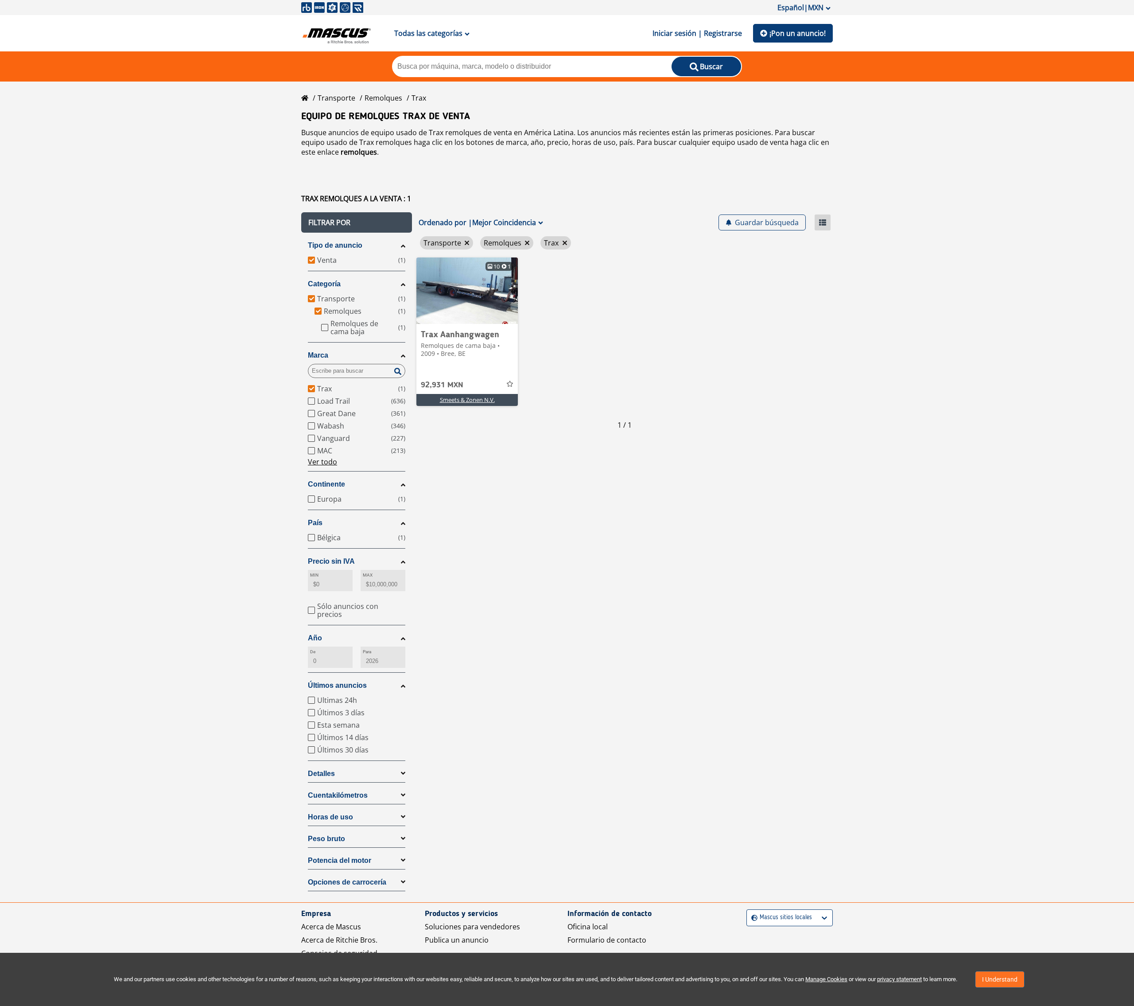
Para (367, 651)
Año (315, 638)
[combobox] (752, 917)
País (315, 522)
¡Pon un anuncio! (797, 33)
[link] (467, 290)
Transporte (336, 98)
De (312, 651)
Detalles (321, 773)
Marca (318, 355)
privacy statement (899, 979)
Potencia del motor (339, 860)
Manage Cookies (826, 979)
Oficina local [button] (587, 927)
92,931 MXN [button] (442, 385)
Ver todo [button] (322, 462)
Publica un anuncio (457, 940)
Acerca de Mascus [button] (331, 927)
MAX (368, 575)
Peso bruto (326, 838)
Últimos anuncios (337, 685)
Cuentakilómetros (338, 795)
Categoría (324, 284)
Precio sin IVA (331, 561)
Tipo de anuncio (335, 245)
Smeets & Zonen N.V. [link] (467, 400)
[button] (356, 222)
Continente (326, 484)
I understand (999, 979)
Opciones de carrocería (347, 882)
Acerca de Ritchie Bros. (339, 940)
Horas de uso (330, 817)
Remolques (383, 98)
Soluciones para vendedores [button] (472, 927)
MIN (314, 575)
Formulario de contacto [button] (606, 940)
